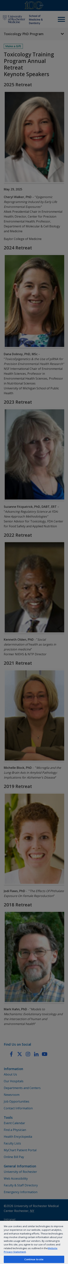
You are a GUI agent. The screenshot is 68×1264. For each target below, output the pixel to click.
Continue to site (33, 1259)
